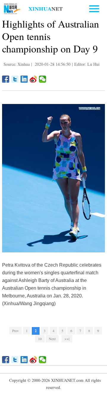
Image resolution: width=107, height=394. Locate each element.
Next (52, 338)
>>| (66, 338)
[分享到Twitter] (15, 79)
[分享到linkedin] (24, 79)
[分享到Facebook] (6, 79)
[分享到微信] (42, 79)
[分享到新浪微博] (33, 79)
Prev (15, 330)
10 (40, 338)
